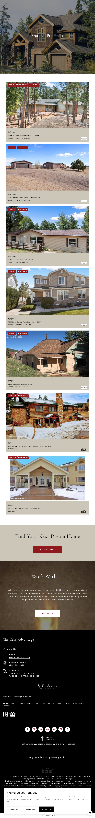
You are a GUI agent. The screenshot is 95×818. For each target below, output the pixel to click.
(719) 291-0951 (16, 665)
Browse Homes (47, 549)
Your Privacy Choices (47, 815)
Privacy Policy (59, 757)
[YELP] (54, 729)
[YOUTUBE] (47, 729)
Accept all (46, 809)
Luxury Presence (65, 743)
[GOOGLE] (60, 729)
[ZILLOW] (67, 729)
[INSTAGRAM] (34, 729)
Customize (30, 809)
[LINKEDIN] (40, 729)
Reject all (14, 809)
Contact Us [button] (47, 614)
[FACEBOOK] (27, 729)
